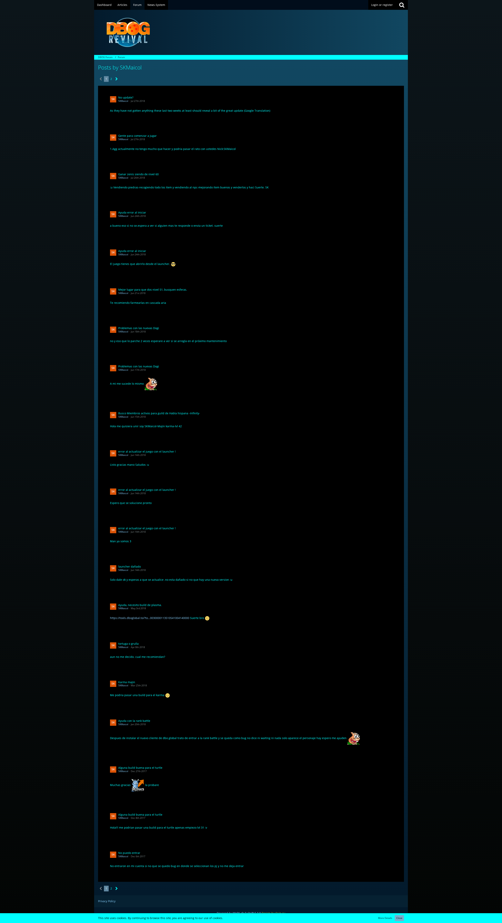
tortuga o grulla (128, 643)
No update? (125, 97)
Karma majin (126, 682)
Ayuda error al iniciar (132, 212)
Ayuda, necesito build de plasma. (140, 605)
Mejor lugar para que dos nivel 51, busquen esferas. (152, 289)
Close (399, 918)
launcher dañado (129, 566)
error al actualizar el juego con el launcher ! (147, 451)
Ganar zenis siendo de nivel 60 (138, 174)
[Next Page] (116, 79)
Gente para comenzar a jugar (137, 136)
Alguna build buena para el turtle (140, 768)
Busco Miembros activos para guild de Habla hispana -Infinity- (159, 413)
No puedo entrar (129, 853)
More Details (385, 918)
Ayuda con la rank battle (134, 721)
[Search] (402, 5)
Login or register (382, 5)
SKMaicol (123, 101)
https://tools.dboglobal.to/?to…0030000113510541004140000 (149, 618)
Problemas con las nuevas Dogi (138, 328)
